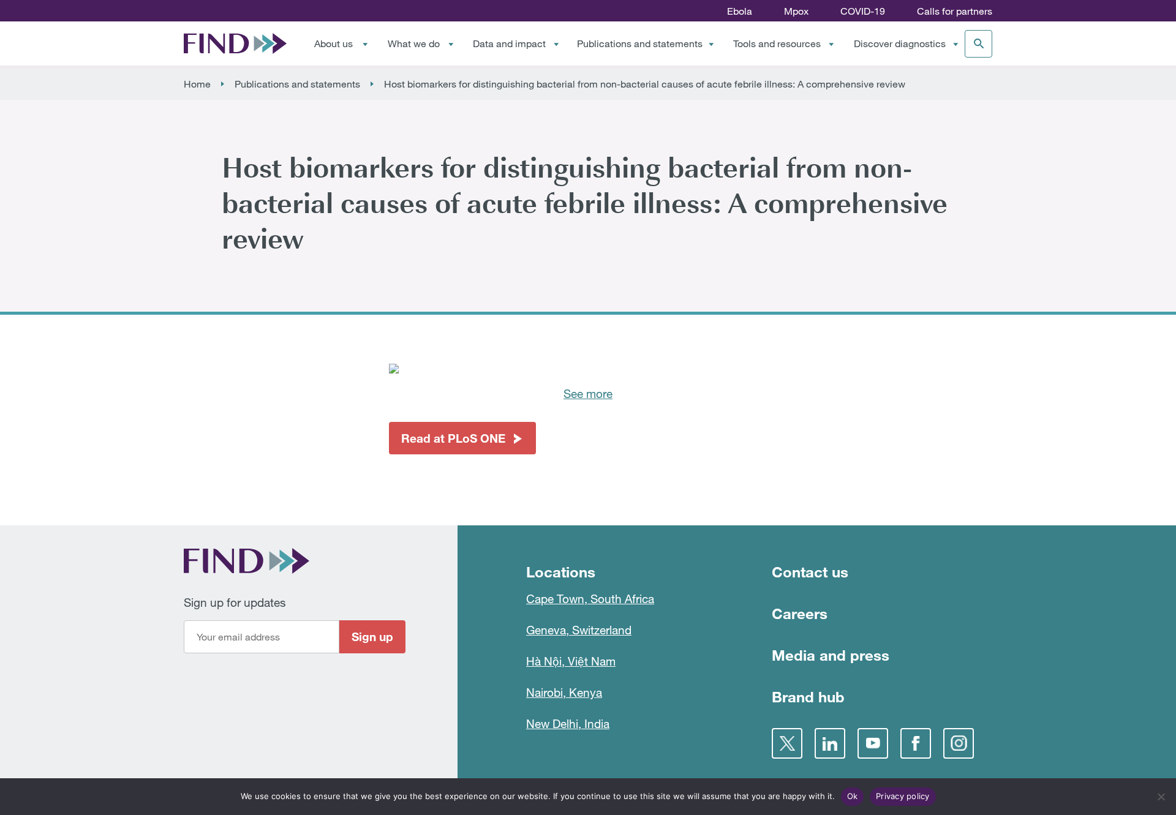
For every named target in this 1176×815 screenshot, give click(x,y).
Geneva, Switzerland (578, 630)
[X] (787, 743)
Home (197, 84)
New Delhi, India (567, 723)
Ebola (739, 11)
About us (333, 43)
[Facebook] (915, 743)
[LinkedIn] (830, 743)
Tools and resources (777, 43)
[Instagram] (958, 743)
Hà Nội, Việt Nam (571, 661)
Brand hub (808, 696)
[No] (1161, 797)
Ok (852, 796)
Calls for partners (954, 11)
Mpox (796, 11)
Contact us (810, 571)
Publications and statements (640, 43)
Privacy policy (903, 796)
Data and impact (509, 43)
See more (588, 393)
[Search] (978, 44)
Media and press (830, 655)
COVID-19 (862, 11)
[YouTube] (873, 743)
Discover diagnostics (900, 43)
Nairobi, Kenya (564, 692)
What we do (414, 43)
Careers (799, 613)
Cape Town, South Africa (590, 599)
